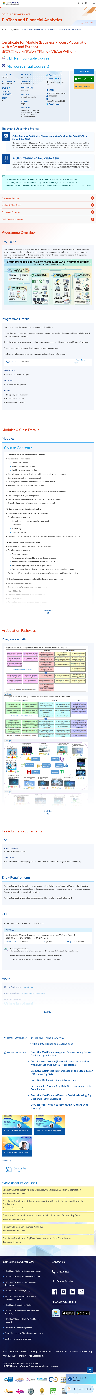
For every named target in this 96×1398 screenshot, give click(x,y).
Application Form (55, 75)
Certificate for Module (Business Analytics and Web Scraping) (59, 1106)
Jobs (5, 1352)
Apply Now (84, 71)
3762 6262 (63, 1271)
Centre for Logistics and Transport (18, 1339)
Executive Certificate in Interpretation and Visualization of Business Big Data (62, 1072)
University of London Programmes (19, 1327)
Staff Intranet (61, 1352)
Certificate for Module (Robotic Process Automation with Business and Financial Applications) (60, 1063)
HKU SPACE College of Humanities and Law (22, 1277)
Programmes (14, 29)
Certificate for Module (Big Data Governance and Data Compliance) (61, 1088)
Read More (86, 186)
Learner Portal (28, 1352)
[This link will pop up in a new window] (68, 1313)
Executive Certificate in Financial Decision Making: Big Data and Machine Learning (61, 1097)
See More (6, 1161)
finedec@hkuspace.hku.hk (55, 101)
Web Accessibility (36, 1356)
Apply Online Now (80, 361)
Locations (14, 1352)
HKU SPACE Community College (18, 1291)
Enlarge (8, 694)
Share (51, 79)
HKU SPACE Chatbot (81, 1389)
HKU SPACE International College (18, 1305)
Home (4, 29)
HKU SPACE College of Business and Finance (23, 1271)
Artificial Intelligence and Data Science (51, 1043)
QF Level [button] (5, 88)
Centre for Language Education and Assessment (24, 1333)
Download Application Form (34, 993)
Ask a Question (54, 104)
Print (59, 79)
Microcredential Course (25, 66)
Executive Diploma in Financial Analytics (53, 1080)
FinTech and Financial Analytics (32, 19)
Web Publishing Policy (80, 1352)
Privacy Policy (9, 1356)
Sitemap (22, 1356)
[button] (86, 3)
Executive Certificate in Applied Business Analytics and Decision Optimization (61, 1054)
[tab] (48, 232)
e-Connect (20, 1169)
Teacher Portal (45, 1352)
